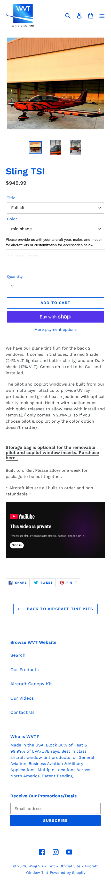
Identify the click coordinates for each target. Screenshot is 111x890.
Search (18, 655)
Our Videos (22, 698)
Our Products (24, 669)
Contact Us (22, 712)
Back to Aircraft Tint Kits (59, 609)
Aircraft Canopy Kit (31, 683)
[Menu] (102, 15)
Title (11, 197)
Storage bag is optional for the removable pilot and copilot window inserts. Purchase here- (52, 452)
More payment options (55, 329)
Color (12, 219)
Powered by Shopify (67, 872)
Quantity (15, 276)
